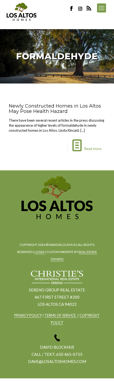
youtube (70, 228)
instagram (81, 8)
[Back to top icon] (103, 370)
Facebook (73, 8)
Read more (92, 149)
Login (39, 252)
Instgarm (56, 228)
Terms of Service (61, 315)
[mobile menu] (101, 7)
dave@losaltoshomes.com (57, 361)
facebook (41, 228)
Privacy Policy (28, 315)
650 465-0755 (69, 354)
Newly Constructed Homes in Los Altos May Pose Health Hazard (55, 108)
